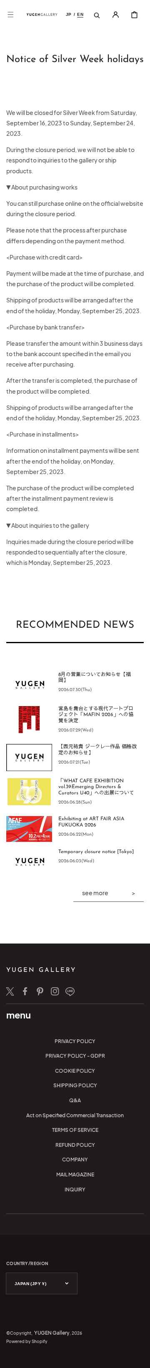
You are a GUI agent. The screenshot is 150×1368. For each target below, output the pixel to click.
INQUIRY (75, 1189)
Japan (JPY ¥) (30, 1283)
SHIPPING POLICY (75, 1085)
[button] (10, 14)
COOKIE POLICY (75, 1071)
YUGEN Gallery (52, 1333)
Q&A (75, 1100)
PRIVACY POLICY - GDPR (75, 1056)
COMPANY (75, 1159)
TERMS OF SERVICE (75, 1130)
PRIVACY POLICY (75, 1041)
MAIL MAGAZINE (75, 1174)
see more (95, 892)
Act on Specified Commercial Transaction (75, 1115)
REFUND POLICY (75, 1145)
